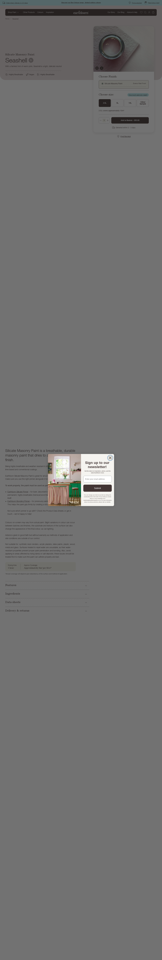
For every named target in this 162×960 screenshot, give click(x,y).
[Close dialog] (110, 458)
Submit (97, 488)
